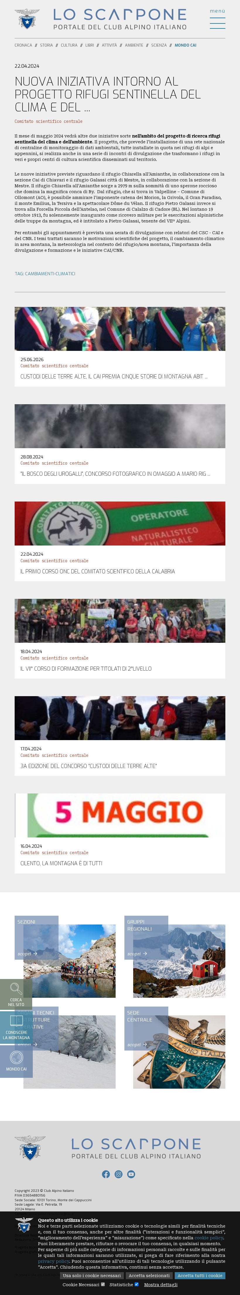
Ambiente (134, 45)
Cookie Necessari (81, 1284)
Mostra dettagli (161, 1284)
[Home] (120, 18)
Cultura (69, 45)
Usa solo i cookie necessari (92, 1275)
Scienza (159, 45)
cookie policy (209, 1237)
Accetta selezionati (149, 1275)
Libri (89, 45)
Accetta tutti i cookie (200, 1275)
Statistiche (121, 1284)
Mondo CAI (185, 45)
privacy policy (53, 1261)
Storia (46, 45)
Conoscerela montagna (16, 1035)
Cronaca (23, 45)
